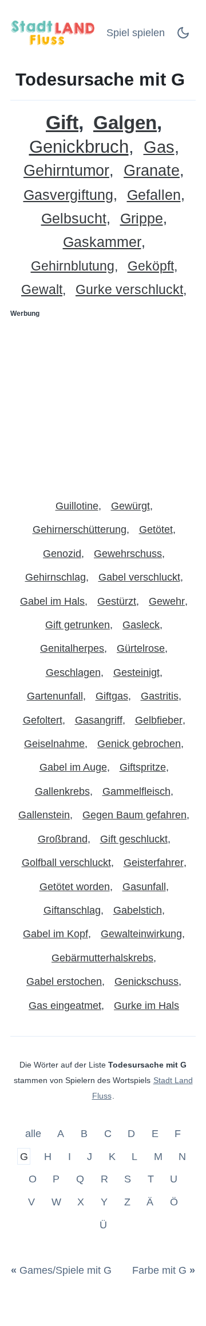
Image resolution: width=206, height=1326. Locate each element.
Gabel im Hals (52, 601)
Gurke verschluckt (129, 289)
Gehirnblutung (72, 266)
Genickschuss (146, 981)
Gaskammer (102, 242)
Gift (62, 122)
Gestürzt (116, 601)
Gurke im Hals (146, 1005)
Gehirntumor (66, 170)
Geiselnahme (54, 743)
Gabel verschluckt (139, 577)
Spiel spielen (135, 32)
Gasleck (141, 625)
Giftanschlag (72, 910)
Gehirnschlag (55, 577)
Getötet (156, 529)
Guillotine (77, 506)
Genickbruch (79, 146)
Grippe (141, 218)
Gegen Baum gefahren (134, 815)
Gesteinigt (136, 672)
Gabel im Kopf (55, 934)
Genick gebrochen (139, 743)
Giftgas (112, 696)
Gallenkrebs (62, 791)
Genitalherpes (72, 648)
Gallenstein (44, 815)
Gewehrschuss (128, 553)
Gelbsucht (73, 218)
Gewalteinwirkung (141, 934)
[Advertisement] (103, 403)
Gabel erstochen (64, 981)
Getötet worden (74, 886)
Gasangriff (98, 720)
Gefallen (154, 195)
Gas (159, 147)
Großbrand (63, 839)
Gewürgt (130, 506)
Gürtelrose (141, 648)
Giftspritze (143, 767)
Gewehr (167, 601)
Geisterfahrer (154, 862)
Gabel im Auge (73, 767)
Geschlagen (73, 672)
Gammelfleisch (136, 791)
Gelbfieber (159, 720)
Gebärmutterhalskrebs (102, 958)
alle (34, 1133)
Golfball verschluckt (66, 862)
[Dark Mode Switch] (183, 36)
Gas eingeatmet (65, 1005)
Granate (152, 170)
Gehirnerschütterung (79, 529)
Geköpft (151, 266)
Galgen (125, 122)
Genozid (62, 553)
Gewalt (41, 289)
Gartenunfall (55, 696)
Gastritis (160, 696)
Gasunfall (144, 886)
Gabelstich (137, 910)
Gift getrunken (77, 625)
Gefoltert (42, 720)
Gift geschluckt (134, 839)
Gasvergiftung (68, 195)
